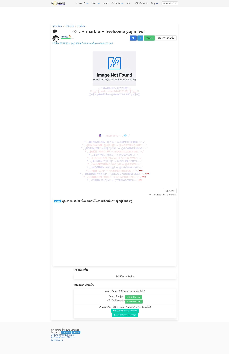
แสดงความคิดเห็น (166, 38)
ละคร (106, 3)
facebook (67, 332)
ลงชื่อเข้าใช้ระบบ (133, 297)
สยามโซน (57, 26)
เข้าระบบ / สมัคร (170, 3)
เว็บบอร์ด (116, 3)
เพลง (94, 3)
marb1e (64, 37)
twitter (77, 332)
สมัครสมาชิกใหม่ (133, 301)
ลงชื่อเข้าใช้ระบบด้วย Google (126, 315)
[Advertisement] (114, 114)
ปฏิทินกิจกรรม (141, 3)
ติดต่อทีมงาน (57, 340)
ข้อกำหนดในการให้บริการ (63, 337)
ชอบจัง (149, 38)
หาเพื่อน (81, 26)
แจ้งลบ (171, 191)
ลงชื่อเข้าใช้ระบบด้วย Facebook (126, 311)
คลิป (129, 3)
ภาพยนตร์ (80, 3)
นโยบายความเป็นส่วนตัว (62, 335)
